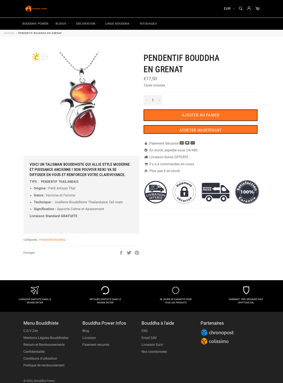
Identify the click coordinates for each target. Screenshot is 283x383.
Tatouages (148, 23)
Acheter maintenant (200, 130)
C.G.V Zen (30, 331)
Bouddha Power (35, 23)
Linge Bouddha (118, 23)
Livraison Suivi (152, 345)
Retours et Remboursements (44, 345)
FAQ (145, 331)
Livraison (89, 338)
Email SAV (149, 338)
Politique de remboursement (43, 365)
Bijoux (61, 23)
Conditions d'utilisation (40, 358)
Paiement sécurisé (95, 345)
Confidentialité (34, 352)
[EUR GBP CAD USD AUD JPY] (229, 8)
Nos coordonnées (154, 352)
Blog (85, 331)
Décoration (86, 23)
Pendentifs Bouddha (52, 239)
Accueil (9, 33)
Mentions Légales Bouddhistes (45, 338)
